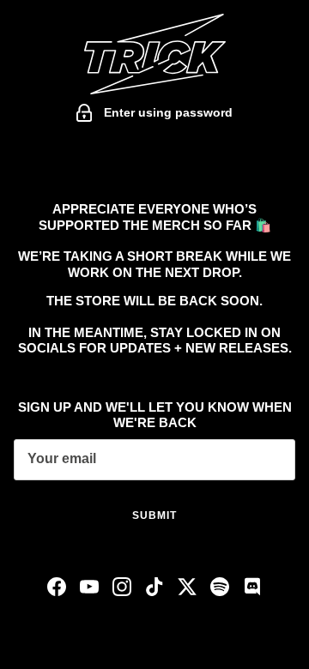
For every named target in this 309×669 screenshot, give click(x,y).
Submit (154, 515)
